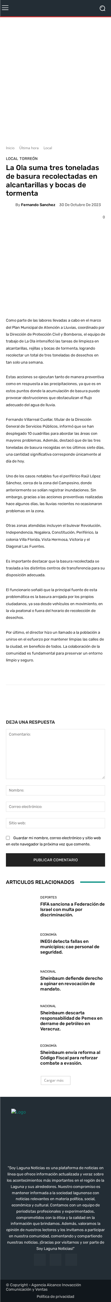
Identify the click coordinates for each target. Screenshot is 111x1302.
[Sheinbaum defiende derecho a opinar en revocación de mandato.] (21, 981)
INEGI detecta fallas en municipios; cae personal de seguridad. (69, 947)
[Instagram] (55, 1259)
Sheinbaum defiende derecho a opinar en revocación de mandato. (71, 984)
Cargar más (54, 1080)
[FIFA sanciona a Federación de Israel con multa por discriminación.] (21, 907)
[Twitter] (71, 1259)
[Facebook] (40, 1259)
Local (48, 147)
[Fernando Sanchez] (10, 204)
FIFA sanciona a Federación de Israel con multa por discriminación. (72, 909)
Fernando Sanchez (38, 205)
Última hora (29, 147)
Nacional (48, 971)
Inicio (10, 147)
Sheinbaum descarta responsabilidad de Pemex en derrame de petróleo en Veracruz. (71, 1021)
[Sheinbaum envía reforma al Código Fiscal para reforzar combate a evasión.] (21, 1055)
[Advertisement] (55, 79)
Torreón (29, 159)
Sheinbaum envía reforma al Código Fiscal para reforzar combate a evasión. (70, 1058)
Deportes (48, 897)
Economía (48, 934)
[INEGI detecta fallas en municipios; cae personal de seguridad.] (21, 944)
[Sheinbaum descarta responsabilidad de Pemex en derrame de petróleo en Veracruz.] (21, 1018)
